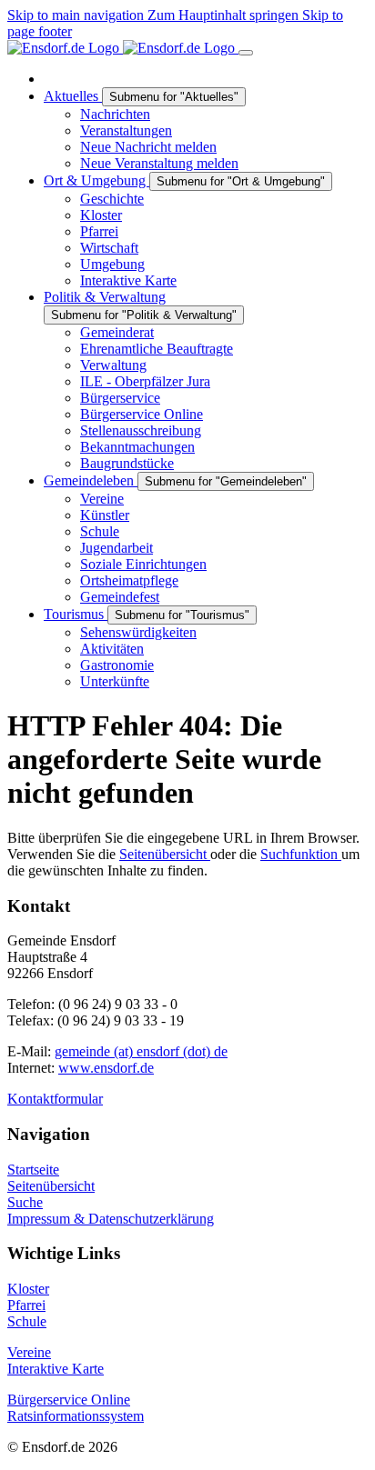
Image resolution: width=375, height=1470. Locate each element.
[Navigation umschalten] (245, 52)
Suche (25, 1202)
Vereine (29, 1352)
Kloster (28, 1288)
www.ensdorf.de (106, 1067)
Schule (26, 1321)
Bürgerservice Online (68, 1399)
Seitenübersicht (164, 854)
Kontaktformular (55, 1098)
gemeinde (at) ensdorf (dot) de (141, 1051)
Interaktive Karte (55, 1368)
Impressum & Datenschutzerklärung (110, 1218)
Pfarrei (26, 1305)
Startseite (33, 1169)
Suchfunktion (300, 854)
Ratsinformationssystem (75, 1416)
